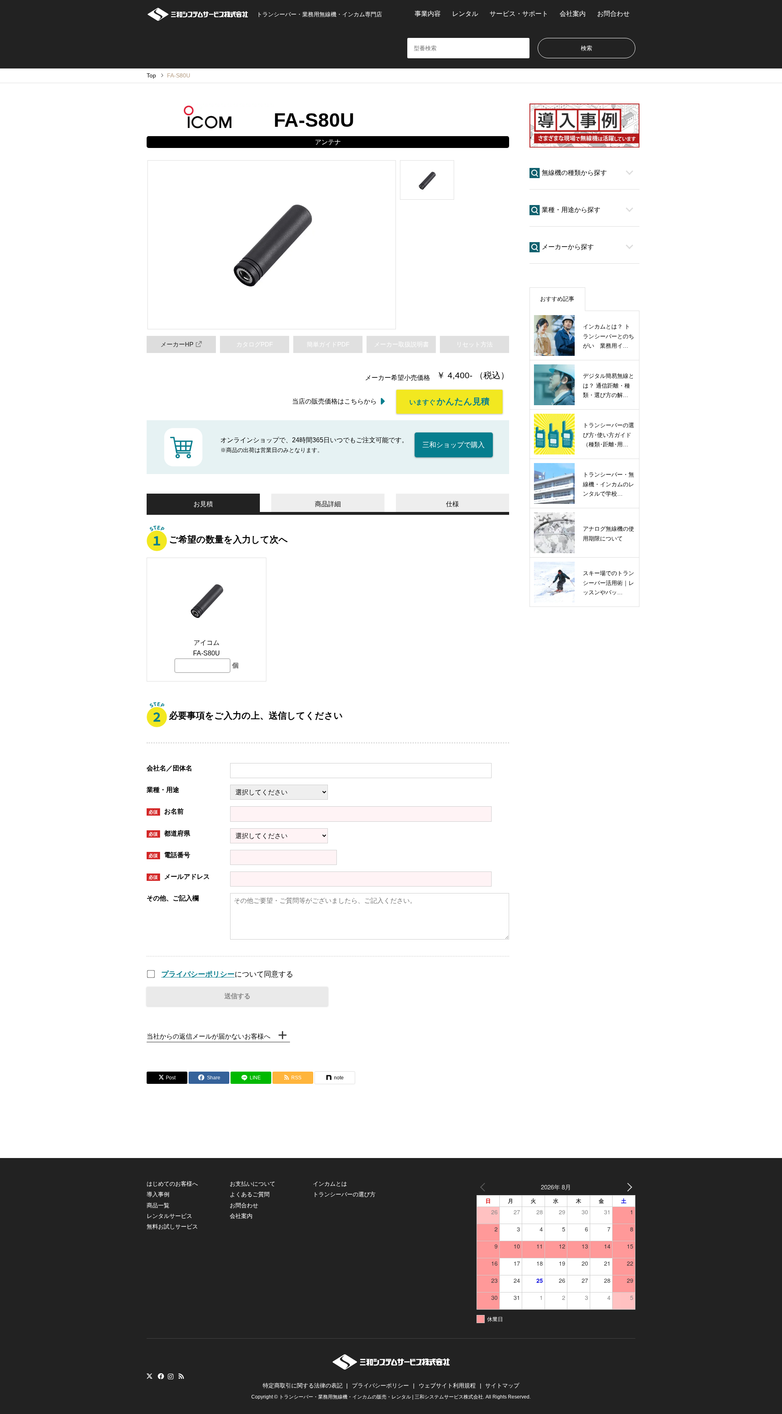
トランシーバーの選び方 (344, 1194)
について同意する (227, 974)
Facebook (160, 1376)
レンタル (465, 13)
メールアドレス (179, 876)
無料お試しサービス (172, 1226)
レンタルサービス (169, 1216)
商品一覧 (158, 1205)
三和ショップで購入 (453, 445)
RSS (181, 1376)
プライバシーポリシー (198, 974)
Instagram (171, 1376)
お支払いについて (252, 1183)
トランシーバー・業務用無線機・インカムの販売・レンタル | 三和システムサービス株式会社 (381, 1397)
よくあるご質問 (250, 1194)
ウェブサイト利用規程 (447, 1385)
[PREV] (484, 1186)
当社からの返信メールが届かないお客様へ (208, 1036)
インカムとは (330, 1183)
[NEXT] (627, 1186)
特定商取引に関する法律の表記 (303, 1385)
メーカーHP (176, 344)
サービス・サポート (519, 13)
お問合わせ (613, 13)
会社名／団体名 (169, 768)
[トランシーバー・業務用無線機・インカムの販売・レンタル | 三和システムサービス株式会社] (391, 1367)
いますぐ (449, 401)
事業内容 (428, 13)
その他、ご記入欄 (173, 898)
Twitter (149, 1376)
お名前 (166, 811)
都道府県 (169, 833)
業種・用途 (163, 789)
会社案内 (573, 13)
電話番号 (169, 854)
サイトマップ (502, 1385)
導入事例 (158, 1194)
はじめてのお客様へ (172, 1183)
